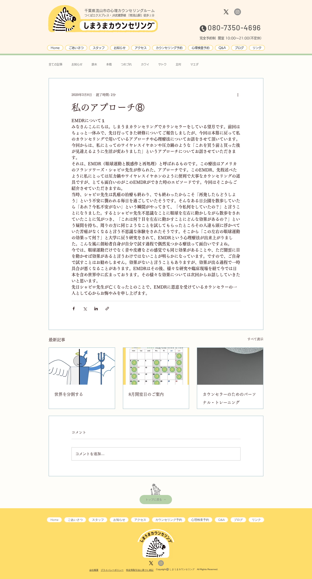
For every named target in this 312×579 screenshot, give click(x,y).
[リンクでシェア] (107, 308)
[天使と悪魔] (82, 366)
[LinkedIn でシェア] (96, 308)
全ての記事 (55, 64)
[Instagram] (237, 11)
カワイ (145, 64)
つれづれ (126, 64)
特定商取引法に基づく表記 (139, 570)
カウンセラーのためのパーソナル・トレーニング (229, 398)
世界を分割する (68, 394)
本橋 (109, 64)
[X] (226, 11)
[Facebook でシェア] (73, 308)
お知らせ (76, 64)
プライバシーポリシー (112, 570)
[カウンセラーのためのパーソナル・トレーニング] (230, 366)
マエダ (194, 64)
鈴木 (94, 64)
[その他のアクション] (238, 94)
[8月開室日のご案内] (156, 366)
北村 (178, 64)
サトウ (162, 64)
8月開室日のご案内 (146, 394)
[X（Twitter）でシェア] (85, 308)
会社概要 (93, 570)
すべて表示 (255, 339)
